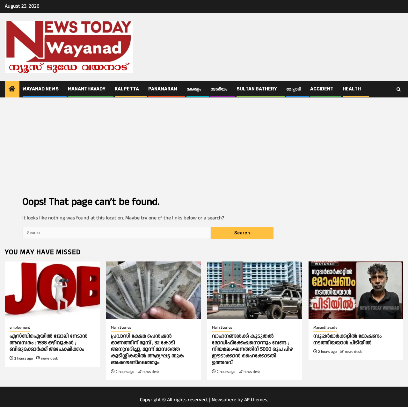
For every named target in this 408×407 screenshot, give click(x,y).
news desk (49, 358)
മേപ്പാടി (293, 89)
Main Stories (121, 327)
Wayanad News (41, 89)
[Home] (12, 89)
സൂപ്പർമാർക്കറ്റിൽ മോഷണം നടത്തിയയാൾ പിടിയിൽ (347, 339)
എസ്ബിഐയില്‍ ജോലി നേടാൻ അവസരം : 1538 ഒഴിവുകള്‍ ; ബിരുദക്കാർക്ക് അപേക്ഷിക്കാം (49, 342)
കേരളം (193, 89)
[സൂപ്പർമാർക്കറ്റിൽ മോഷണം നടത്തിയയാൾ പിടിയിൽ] (356, 290)
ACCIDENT (321, 89)
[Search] (399, 89)
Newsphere (224, 399)
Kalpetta (127, 89)
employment (20, 327)
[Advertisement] (204, 145)
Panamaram (162, 89)
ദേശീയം (218, 89)
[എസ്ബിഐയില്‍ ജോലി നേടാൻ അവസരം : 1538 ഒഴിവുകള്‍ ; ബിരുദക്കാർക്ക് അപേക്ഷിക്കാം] (52, 290)
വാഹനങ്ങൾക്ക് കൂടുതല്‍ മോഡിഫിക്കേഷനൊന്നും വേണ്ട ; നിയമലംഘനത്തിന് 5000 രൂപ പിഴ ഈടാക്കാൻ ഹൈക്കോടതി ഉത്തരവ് (252, 349)
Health (352, 89)
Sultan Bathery (257, 89)
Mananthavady (87, 89)
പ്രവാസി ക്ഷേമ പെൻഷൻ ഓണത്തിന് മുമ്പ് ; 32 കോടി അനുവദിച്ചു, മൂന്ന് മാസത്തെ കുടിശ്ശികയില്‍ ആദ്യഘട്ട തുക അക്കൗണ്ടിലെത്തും (147, 349)
